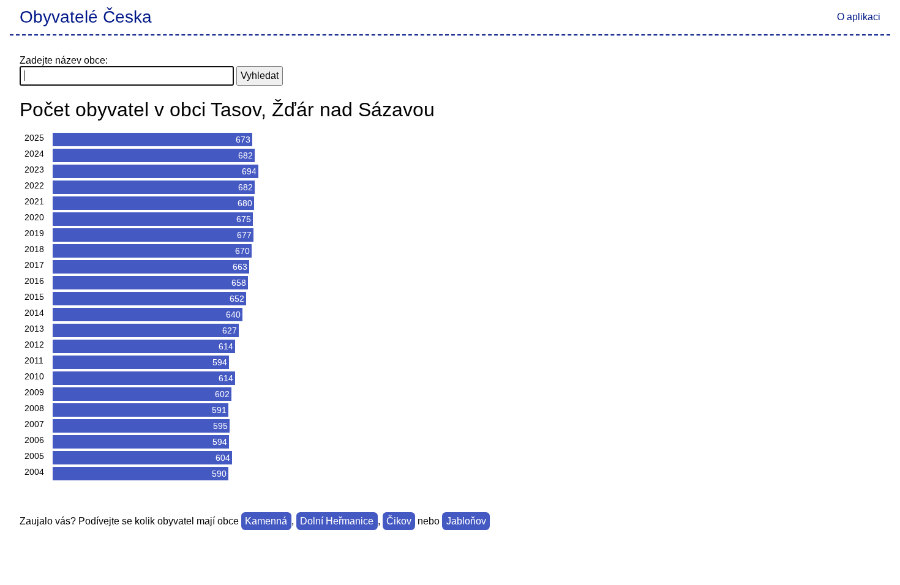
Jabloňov (466, 521)
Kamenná (266, 521)
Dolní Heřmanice (336, 521)
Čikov (398, 521)
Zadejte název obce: (64, 60)
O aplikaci (858, 17)
